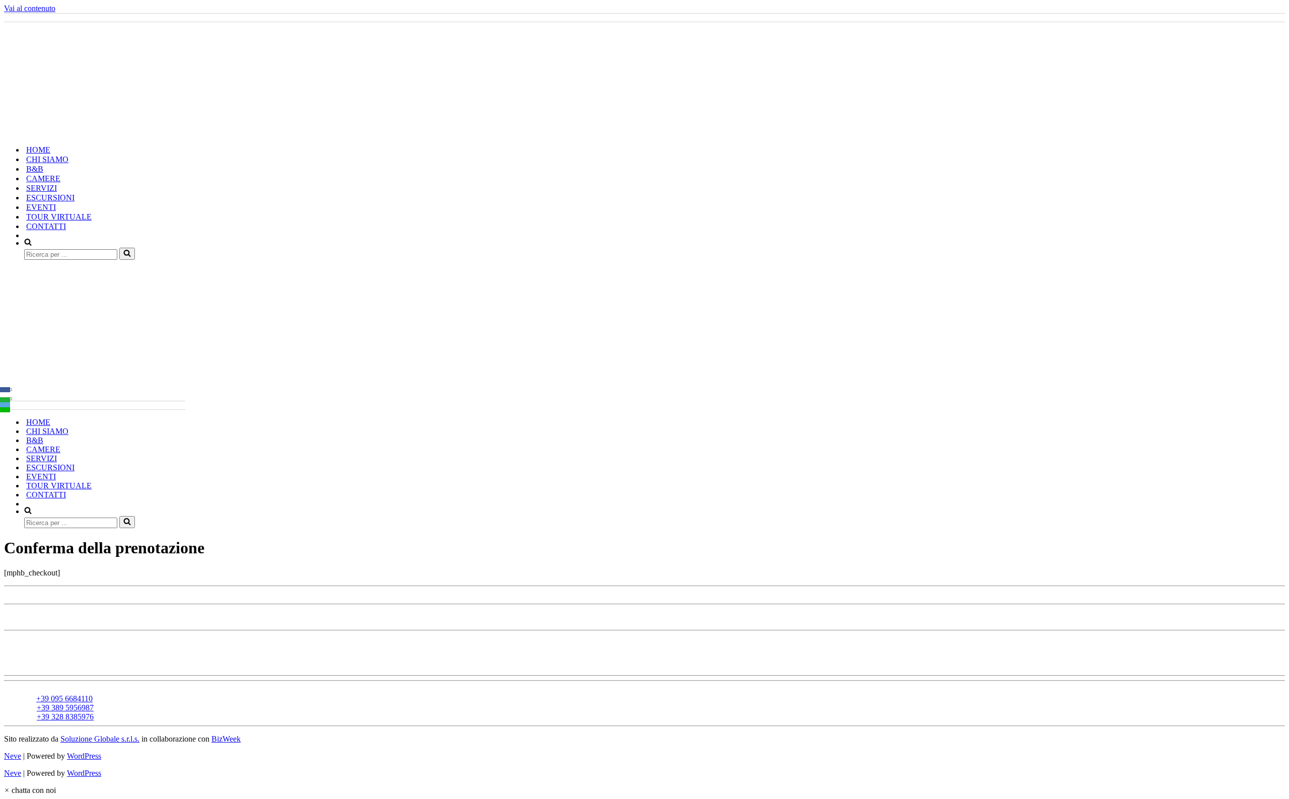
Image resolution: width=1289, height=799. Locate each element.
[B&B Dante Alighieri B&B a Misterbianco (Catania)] (93, 132)
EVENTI (41, 207)
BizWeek (226, 739)
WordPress (84, 756)
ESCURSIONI (50, 197)
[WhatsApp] (5, 399)
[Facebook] (5, 389)
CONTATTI (46, 226)
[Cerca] (127, 254)
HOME (38, 150)
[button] (30, 790)
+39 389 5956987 (65, 707)
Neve (12, 756)
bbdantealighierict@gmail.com (75, 689)
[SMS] (5, 409)
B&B (34, 169)
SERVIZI (41, 188)
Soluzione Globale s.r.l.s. (99, 739)
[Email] (5, 404)
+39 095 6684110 (64, 698)
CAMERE (43, 178)
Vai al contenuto (29, 8)
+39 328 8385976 (65, 716)
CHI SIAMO (47, 159)
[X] (5, 394)
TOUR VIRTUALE (59, 216)
